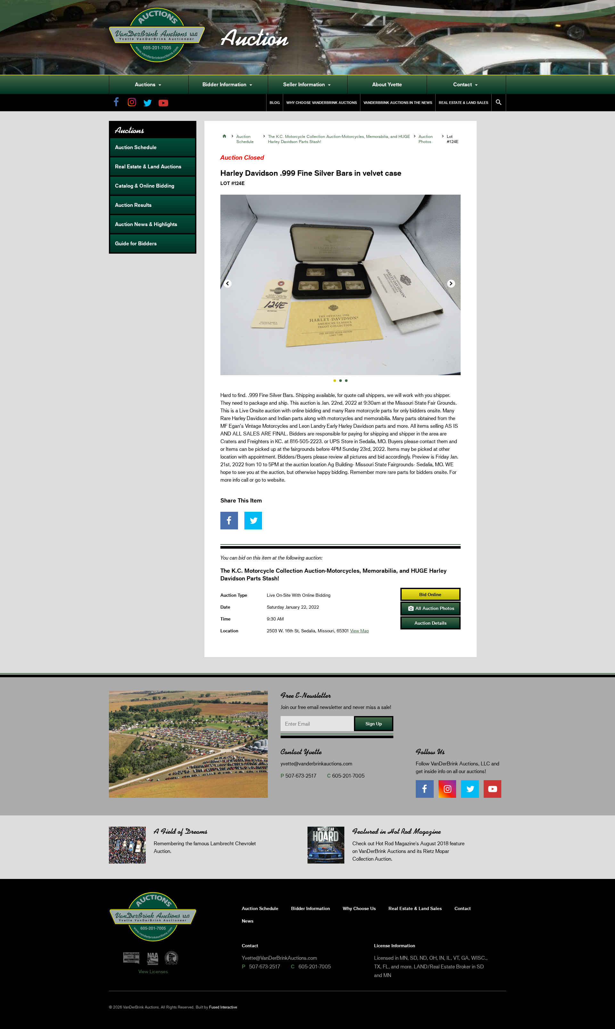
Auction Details (430, 623)
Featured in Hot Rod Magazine (396, 831)
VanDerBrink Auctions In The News (398, 102)
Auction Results (133, 205)
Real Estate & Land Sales (463, 102)
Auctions (149, 84)
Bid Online (430, 594)
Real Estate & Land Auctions (148, 166)
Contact (466, 84)
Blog (275, 102)
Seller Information (307, 84)
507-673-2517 (300, 775)
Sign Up (373, 723)
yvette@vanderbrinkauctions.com (316, 763)
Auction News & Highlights (146, 224)
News (247, 921)
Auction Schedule (136, 147)
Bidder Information (228, 84)
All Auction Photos (431, 608)
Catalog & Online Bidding (144, 185)
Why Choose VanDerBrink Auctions (321, 102)
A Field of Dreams (180, 831)
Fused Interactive (223, 1007)
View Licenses (153, 971)
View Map (359, 630)
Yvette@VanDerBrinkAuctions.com (279, 958)
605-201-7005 (348, 775)
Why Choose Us (359, 908)
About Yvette (387, 84)
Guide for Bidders (136, 243)
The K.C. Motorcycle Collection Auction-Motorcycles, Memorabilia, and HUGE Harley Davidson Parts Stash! (339, 139)
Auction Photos (426, 139)
